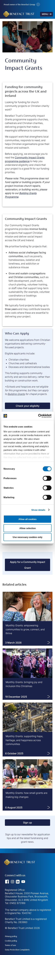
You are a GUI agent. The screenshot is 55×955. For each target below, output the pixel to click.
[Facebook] (8, 883)
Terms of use (10, 945)
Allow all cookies (27, 519)
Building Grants (16, 394)
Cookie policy (11, 941)
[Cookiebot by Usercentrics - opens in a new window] (38, 416)
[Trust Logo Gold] (20, 871)
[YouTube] (23, 883)
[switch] (47, 478)
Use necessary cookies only (27, 537)
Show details (38, 509)
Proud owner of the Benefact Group (20, 4)
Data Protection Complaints (17, 950)
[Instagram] (13, 883)
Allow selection (27, 528)
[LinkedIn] (18, 883)
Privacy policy (11, 936)
